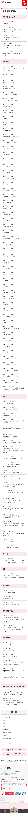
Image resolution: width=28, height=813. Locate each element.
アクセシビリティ (11, 781)
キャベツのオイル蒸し (8, 250)
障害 (4, 723)
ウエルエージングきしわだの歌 (10, 547)
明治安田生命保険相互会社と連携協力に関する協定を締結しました (13, 516)
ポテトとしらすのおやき (9, 190)
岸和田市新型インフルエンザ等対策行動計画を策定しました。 (13, 534)
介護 (4, 726)
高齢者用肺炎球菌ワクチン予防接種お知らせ (13, 429)
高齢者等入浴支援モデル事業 (10, 656)
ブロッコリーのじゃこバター (10, 310)
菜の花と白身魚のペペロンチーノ (11, 238)
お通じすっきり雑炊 (8, 226)
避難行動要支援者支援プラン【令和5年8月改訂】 (13, 671)
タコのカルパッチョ (8, 118)
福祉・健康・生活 (7, 717)
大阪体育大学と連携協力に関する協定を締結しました (13, 678)
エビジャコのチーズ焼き (9, 298)
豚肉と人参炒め (6, 304)
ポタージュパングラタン (9, 220)
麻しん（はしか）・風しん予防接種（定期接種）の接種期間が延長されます (13, 465)
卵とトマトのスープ (7, 106)
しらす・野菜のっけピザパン (10, 148)
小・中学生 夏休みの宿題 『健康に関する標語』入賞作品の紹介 (13, 501)
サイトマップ (9, 779)
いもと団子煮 (6, 280)
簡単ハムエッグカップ (8, 274)
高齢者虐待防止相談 (8, 598)
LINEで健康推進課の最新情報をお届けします (13, 493)
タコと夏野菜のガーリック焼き (10, 382)
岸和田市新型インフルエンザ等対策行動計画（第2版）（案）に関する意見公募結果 (13, 693)
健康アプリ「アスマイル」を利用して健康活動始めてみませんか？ (13, 69)
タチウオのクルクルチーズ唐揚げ (11, 100)
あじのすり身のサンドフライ (10, 358)
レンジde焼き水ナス (8, 184)
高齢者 (4, 720)
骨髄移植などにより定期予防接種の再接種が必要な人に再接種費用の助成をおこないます (13, 525)
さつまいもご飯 (6, 172)
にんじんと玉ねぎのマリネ (9, 232)
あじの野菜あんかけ (8, 340)
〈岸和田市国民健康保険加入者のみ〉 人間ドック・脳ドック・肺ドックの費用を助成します (13, 450)
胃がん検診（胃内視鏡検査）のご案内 (12, 458)
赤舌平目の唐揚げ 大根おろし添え (12, 328)
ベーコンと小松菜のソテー (9, 316)
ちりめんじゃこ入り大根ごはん (10, 94)
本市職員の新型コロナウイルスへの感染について (13, 54)
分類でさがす (13, 760)
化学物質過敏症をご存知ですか (10, 436)
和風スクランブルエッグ (9, 202)
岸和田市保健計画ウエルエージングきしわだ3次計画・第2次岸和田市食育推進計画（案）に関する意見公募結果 (13, 702)
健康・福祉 (19, 760)
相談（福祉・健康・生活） (9, 738)
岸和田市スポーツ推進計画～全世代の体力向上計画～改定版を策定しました (13, 663)
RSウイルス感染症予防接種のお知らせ (13, 442)
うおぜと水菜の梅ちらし (9, 196)
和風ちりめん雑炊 (7, 208)
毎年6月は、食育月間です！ (10, 541)
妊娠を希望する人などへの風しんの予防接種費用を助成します (13, 421)
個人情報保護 (4, 781)
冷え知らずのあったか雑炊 (9, 292)
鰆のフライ (5, 160)
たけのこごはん (6, 130)
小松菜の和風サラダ (8, 262)
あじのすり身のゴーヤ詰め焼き (10, 370)
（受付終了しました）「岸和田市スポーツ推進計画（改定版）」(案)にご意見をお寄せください (13, 577)
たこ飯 (4, 124)
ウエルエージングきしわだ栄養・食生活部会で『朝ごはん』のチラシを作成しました (13, 388)
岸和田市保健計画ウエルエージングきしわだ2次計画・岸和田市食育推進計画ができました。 (13, 629)
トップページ (7, 760)
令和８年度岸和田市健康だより (10, 409)
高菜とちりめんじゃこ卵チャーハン (12, 136)
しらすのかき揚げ (7, 154)
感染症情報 (5, 23)
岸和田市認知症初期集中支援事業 (11, 592)
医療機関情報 (6, 729)
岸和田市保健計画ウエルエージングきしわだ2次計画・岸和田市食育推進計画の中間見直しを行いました (13, 619)
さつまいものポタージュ (9, 166)
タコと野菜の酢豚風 (8, 112)
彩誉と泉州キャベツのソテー (10, 322)
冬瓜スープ (5, 76)
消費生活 (5, 735)
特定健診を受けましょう (9, 415)
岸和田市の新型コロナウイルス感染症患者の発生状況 (13, 46)
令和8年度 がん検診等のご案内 (11, 403)
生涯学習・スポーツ (7, 743)
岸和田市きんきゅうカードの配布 (11, 650)
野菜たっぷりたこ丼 (8, 214)
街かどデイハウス (7, 644)
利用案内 (3, 779)
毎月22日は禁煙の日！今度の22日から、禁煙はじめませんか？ (13, 30)
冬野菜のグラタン (7, 286)
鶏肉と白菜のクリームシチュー (10, 82)
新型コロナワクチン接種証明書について (13, 472)
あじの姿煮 (5, 352)
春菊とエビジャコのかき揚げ (10, 142)
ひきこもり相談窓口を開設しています (12, 604)
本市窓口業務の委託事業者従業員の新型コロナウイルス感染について (13, 509)
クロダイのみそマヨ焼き (9, 256)
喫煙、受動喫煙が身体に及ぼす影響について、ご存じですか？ (13, 38)
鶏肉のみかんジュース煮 (9, 88)
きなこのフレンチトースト (9, 268)
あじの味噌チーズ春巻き (9, 364)
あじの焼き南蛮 (6, 346)
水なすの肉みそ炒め (8, 244)
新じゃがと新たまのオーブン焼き (11, 376)
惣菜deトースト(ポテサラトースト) (11, 478)
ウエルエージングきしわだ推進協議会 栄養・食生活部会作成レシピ (13, 485)
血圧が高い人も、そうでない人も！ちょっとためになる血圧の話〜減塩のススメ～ (13, 561)
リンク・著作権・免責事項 (19, 779)
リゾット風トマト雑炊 (8, 178)
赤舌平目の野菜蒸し (8, 334)
